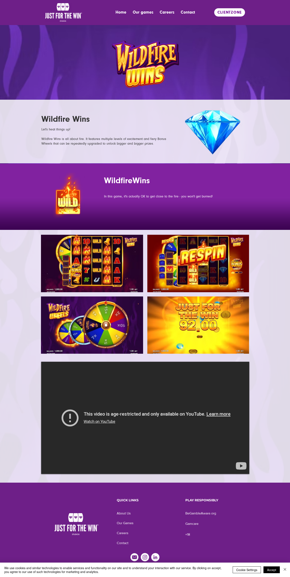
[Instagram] (145, 557)
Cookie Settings (246, 570)
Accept (271, 570)
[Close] (284, 570)
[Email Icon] (134, 557)
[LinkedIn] (155, 557)
